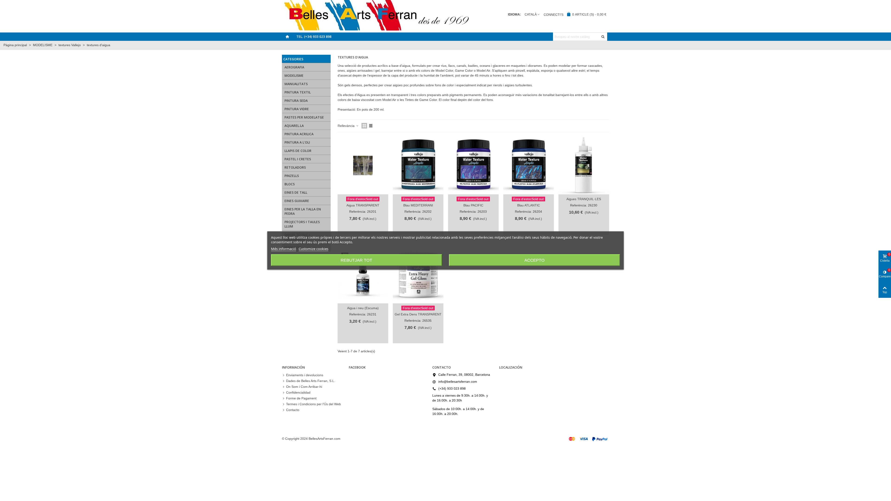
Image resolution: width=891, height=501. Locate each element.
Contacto (292, 410)
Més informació (283, 248)
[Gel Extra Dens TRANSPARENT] (418, 274)
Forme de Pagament (301, 398)
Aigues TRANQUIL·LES (583, 199)
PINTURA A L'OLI (297, 142)
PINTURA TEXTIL (297, 92)
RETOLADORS (295, 167)
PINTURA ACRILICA (298, 134)
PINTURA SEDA (296, 100)
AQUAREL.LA (294, 125)
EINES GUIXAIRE (296, 201)
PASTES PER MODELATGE (304, 117)
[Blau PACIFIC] (473, 165)
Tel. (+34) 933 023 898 (313, 36)
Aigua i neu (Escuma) (363, 308)
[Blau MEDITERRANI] (418, 165)
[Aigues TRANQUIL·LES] (583, 165)
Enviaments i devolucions (304, 375)
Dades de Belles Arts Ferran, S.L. (310, 381)
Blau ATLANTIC (528, 205)
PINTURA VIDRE (296, 109)
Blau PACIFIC (473, 205)
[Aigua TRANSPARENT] (363, 165)
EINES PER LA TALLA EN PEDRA (302, 211)
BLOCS (289, 184)
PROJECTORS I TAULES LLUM (302, 224)
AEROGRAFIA (294, 67)
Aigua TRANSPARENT (362, 205)
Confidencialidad (298, 392)
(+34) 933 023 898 (452, 388)
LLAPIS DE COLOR (297, 150)
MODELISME (293, 75)
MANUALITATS (296, 84)
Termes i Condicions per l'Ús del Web (313, 404)
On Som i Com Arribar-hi (304, 387)
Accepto (534, 260)
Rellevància (346, 126)
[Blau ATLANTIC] (528, 165)
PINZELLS (291, 175)
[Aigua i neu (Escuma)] (363, 274)
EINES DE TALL (295, 192)
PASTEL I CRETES (297, 159)
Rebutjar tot (356, 260)
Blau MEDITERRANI (418, 205)
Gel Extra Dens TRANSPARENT (418, 314)
